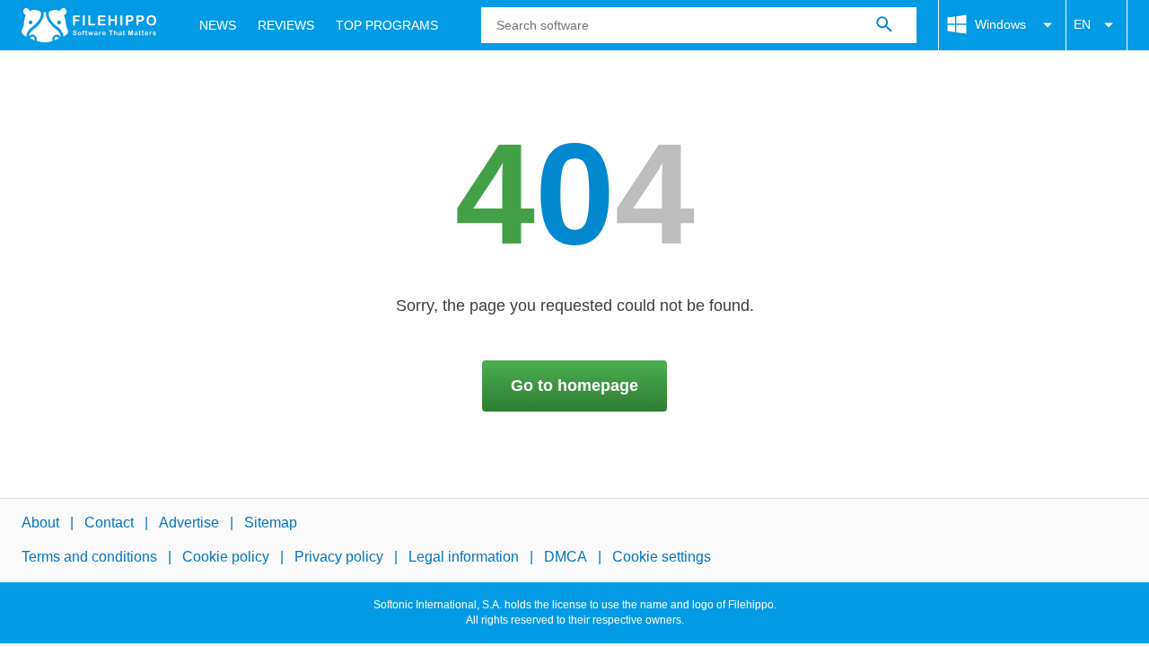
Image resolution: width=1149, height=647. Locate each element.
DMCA (565, 557)
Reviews (286, 25)
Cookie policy (225, 557)
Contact (109, 522)
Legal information (463, 557)
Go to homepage (574, 385)
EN (1082, 24)
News (217, 25)
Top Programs (387, 25)
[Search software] (884, 25)
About (40, 522)
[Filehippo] (89, 25)
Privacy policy (338, 557)
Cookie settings (661, 557)
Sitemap (270, 522)
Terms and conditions (89, 557)
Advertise (189, 522)
